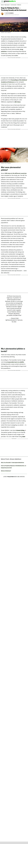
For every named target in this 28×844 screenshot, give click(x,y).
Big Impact (7, 4)
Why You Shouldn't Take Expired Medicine (12, 462)
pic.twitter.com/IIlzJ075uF (14, 315)
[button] (2, 1)
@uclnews (17, 313)
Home (2, 4)
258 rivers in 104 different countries (16, 173)
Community (13, 4)
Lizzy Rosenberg (10, 13)
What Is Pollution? (6, 471)
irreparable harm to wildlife (15, 362)
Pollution (19, 4)
